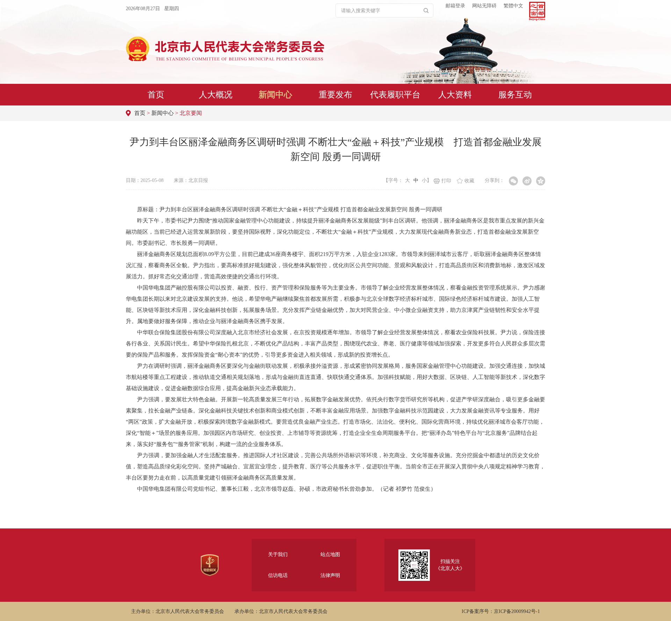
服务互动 (515, 94)
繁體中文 (513, 5)
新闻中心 (275, 94)
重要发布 (335, 94)
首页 (155, 94)
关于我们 (278, 554)
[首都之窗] (537, 11)
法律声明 (330, 575)
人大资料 (455, 94)
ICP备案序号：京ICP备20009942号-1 (501, 611)
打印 (446, 180)
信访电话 (278, 575)
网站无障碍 (484, 5)
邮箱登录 (455, 5)
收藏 (469, 180)
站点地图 (330, 554)
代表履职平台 (395, 94)
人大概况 (215, 94)
